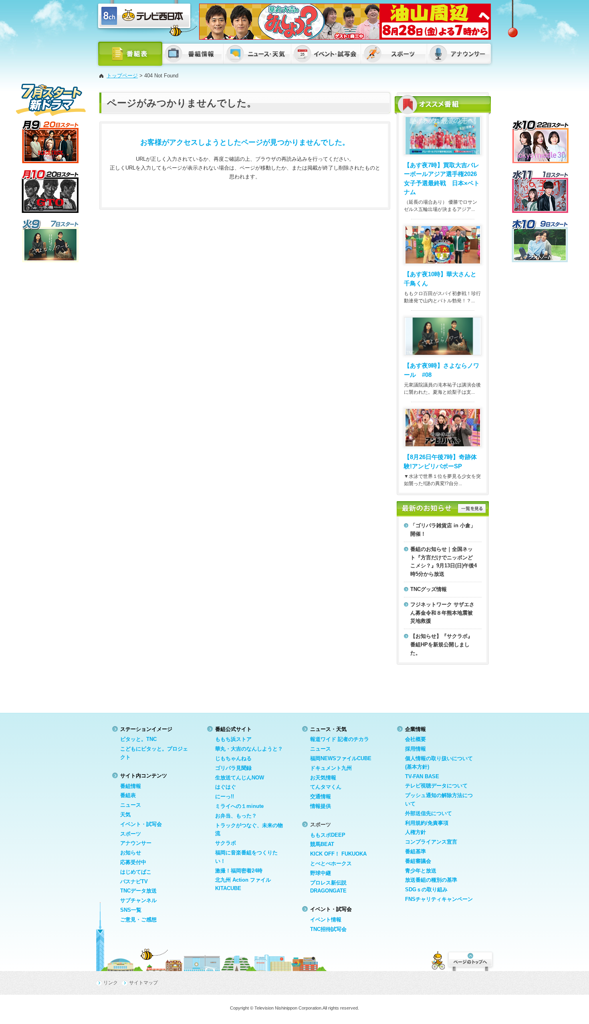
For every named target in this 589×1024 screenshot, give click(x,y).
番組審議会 (418, 861)
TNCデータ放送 (138, 891)
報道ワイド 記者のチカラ (339, 739)
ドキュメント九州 (331, 768)
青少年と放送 (420, 871)
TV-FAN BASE (422, 776)
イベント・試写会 (141, 824)
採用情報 (415, 749)
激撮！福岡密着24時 (238, 871)
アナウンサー (135, 843)
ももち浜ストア (233, 739)
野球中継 (320, 873)
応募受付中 (133, 862)
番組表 (128, 795)
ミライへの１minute (239, 806)
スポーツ (130, 834)
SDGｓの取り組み (426, 889)
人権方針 (415, 832)
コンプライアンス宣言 (431, 842)
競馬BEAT (322, 844)
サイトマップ (143, 983)
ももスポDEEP (327, 835)
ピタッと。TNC (138, 739)
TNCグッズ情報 (428, 589)
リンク (110, 983)
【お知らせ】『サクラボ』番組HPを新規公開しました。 (441, 644)
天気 (125, 815)
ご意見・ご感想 (138, 920)
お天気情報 (323, 778)
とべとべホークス (331, 863)
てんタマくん (325, 787)
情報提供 (320, 806)
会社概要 (415, 739)
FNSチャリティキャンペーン (439, 899)
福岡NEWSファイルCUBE (340, 758)
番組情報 (130, 786)
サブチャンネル (138, 900)
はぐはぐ (225, 787)
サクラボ (225, 843)
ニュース (130, 805)
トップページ (122, 76)
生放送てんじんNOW (239, 778)
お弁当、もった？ (236, 816)
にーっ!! (224, 796)
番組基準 (415, 851)
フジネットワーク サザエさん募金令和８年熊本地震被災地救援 (442, 612)
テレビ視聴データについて (436, 786)
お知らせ (130, 853)
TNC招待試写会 (328, 929)
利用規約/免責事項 (426, 823)
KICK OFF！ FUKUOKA (338, 854)
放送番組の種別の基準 (431, 880)
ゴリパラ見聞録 (233, 768)
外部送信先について (428, 813)
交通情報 (320, 796)
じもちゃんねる (233, 758)
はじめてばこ (135, 872)
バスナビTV (134, 881)
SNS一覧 (130, 910)
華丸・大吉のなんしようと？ (249, 749)
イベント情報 (325, 920)
